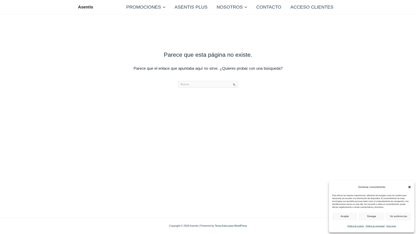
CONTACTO (268, 7)
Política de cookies (355, 226)
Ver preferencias (398, 216)
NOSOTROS (230, 7)
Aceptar (345, 216)
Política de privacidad (375, 226)
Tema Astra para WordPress (231, 225)
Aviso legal (391, 226)
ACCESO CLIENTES (311, 7)
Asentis (85, 7)
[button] (409, 187)
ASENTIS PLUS (191, 7)
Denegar (371, 216)
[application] (163, 7)
